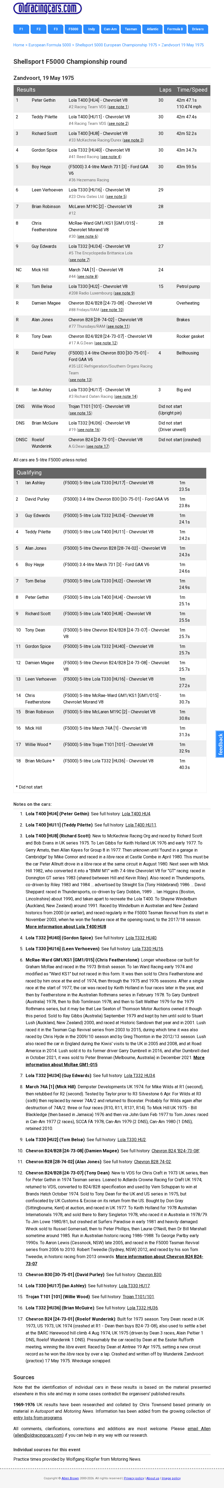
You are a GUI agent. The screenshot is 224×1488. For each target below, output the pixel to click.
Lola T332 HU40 (141, 937)
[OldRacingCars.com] (47, 11)
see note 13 (80, 380)
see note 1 (118, 107)
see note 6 (87, 236)
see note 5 (116, 196)
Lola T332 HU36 (142, 1307)
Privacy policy (134, 1478)
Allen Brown (70, 1478)
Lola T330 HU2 (131, 1139)
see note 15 (80, 413)
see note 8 (87, 276)
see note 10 (112, 310)
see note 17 (97, 446)
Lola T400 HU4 (136, 813)
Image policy (171, 1478)
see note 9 (124, 293)
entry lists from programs (37, 1417)
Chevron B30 (149, 1274)
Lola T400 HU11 (140, 825)
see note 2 (118, 123)
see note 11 (118, 326)
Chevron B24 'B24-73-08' (175, 1150)
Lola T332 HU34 (139, 1075)
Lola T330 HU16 (147, 948)
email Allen (199, 1428)
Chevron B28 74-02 (152, 1161)
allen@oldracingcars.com (38, 1435)
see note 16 (88, 430)
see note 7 (79, 260)
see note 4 (110, 157)
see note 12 (105, 343)
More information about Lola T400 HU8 (66, 926)
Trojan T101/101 (138, 1296)
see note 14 (125, 396)
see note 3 (133, 140)
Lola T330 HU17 (134, 1285)
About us (152, 1478)
